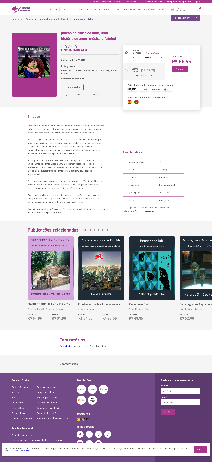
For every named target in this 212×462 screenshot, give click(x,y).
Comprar (180, 69)
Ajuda (197, 1)
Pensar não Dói (138, 304)
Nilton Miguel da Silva (139, 309)
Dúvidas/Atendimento (22, 387)
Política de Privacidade (20, 450)
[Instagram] (98, 434)
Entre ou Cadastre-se (180, 9)
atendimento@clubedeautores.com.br (139, 211)
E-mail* (164, 397)
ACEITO (200, 449)
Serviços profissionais (47, 397)
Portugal (106, 1)
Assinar (167, 411)
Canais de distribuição (47, 413)
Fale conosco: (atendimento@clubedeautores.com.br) (37, 440)
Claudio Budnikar (86, 309)
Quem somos (18, 402)
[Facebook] (89, 434)
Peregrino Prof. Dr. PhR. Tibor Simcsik (45, 309)
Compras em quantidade (155, 9)
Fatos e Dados (19, 408)
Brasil (96, 1)
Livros (22, 19)
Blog (14, 397)
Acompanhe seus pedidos (178, 1)
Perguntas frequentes (22, 435)
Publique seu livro (153, 1)
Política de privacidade (47, 387)
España (117, 1)
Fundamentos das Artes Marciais (99, 304)
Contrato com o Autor (22, 418)
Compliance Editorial (46, 392)
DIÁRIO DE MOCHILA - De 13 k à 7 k (49, 304)
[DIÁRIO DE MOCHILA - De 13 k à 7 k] (51, 268)
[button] (85, 230)
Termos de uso (19, 413)
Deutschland (131, 1)
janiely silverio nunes (76, 49)
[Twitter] (80, 434)
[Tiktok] (107, 434)
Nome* (164, 386)
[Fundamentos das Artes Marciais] (101, 268)
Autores (15, 392)
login (68, 346)
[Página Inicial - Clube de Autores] (21, 10)
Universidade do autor (47, 402)
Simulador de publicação (52, 418)
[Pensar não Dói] (152, 268)
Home (15, 19)
